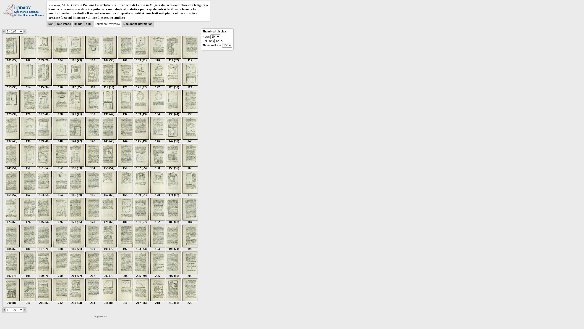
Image (78, 24)
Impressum (100, 316)
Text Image (64, 24)
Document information (137, 24)
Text (50, 24)
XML (88, 24)
